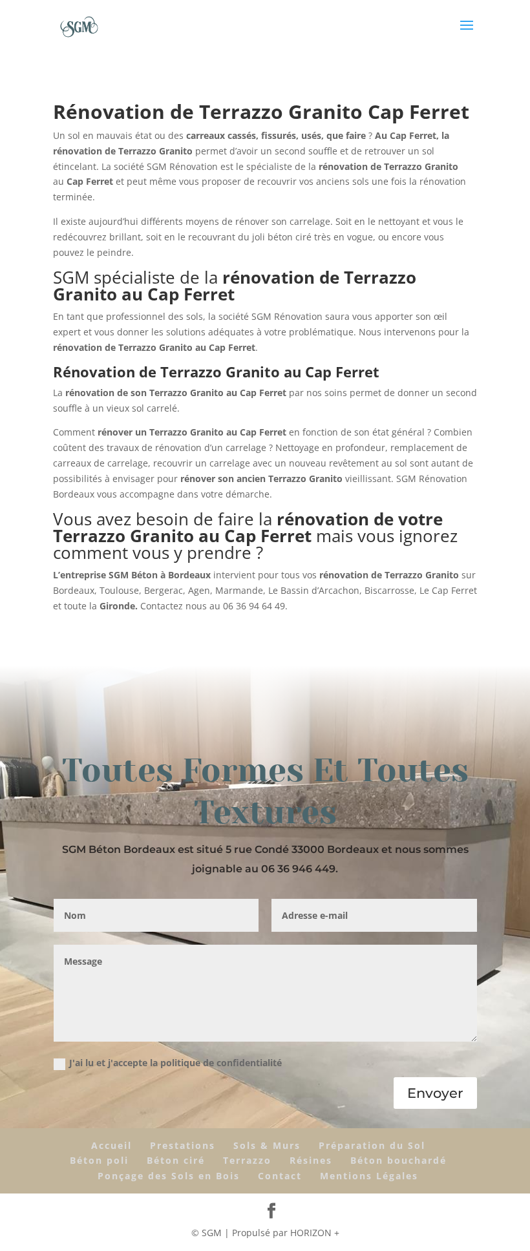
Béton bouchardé (398, 1160)
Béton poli (99, 1160)
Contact (280, 1176)
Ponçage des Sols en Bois (169, 1176)
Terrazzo (247, 1160)
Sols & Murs (267, 1145)
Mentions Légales (369, 1176)
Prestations (182, 1145)
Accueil (111, 1145)
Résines (311, 1160)
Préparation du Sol (372, 1145)
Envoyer (435, 1093)
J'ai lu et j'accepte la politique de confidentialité (175, 1063)
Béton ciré (176, 1160)
